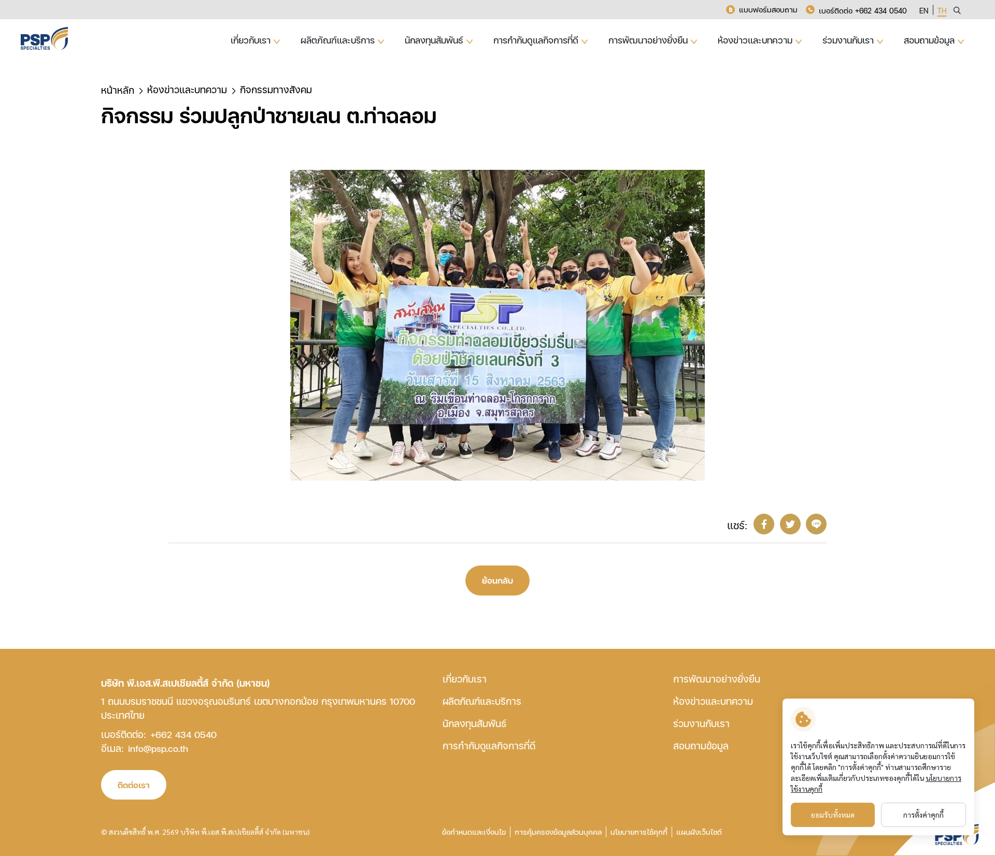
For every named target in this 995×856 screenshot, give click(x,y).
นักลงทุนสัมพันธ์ (474, 723)
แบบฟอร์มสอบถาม (768, 9)
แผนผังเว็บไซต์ (699, 832)
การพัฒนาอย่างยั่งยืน (716, 678)
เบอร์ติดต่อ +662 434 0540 (863, 11)
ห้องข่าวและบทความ (713, 700)
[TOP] (964, 696)
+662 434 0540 (183, 734)
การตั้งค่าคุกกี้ (923, 814)
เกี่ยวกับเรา (465, 678)
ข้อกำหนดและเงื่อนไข (474, 832)
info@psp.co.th (158, 748)
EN (923, 11)
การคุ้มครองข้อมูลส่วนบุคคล (558, 832)
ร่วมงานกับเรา (701, 723)
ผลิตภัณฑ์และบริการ (482, 700)
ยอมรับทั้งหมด (833, 814)
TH (941, 11)
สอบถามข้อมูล (701, 745)
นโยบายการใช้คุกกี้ (638, 832)
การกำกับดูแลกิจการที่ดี (489, 745)
